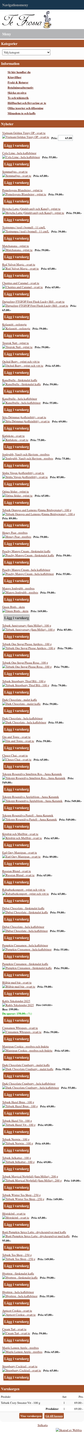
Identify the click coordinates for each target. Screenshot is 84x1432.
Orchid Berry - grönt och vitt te (21, 361)
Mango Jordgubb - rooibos (18, 588)
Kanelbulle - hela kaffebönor (19, 399)
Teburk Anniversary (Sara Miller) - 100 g (26, 625)
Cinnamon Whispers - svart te (20, 1028)
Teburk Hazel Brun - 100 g (18, 1102)
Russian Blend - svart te (16, 871)
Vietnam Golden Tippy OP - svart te (23, 133)
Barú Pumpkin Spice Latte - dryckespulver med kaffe (34, 1232)
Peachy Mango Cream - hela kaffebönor (26, 570)
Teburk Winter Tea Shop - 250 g (21, 1195)
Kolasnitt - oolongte (14, 324)
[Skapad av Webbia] (69, 1430)
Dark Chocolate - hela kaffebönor (22, 718)
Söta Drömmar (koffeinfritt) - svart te (24, 417)
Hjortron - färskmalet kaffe (18, 1273)
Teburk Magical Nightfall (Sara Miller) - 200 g (30, 1176)
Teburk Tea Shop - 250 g (17, 1255)
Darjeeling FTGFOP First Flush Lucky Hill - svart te (33, 302)
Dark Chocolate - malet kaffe (19, 700)
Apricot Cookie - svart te (17, 1311)
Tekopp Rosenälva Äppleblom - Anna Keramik (30, 797)
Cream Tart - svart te (14, 1329)
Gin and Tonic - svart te (16, 737)
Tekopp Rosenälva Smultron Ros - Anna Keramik (32, 774)
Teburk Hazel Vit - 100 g (17, 1121)
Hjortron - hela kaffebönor (18, 1292)
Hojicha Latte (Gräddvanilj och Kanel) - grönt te (31, 209)
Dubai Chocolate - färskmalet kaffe (23, 908)
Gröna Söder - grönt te (15, 491)
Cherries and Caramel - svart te (20, 283)
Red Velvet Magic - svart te (18, 264)
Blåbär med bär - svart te (17, 982)
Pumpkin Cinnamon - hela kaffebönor (25, 945)
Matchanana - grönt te (15, 246)
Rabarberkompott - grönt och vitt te (23, 890)
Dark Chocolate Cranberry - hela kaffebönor (28, 1083)
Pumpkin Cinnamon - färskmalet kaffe (25, 964)
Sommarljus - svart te (15, 172)
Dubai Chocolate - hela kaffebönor (23, 927)
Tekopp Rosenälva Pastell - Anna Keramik (27, 815)
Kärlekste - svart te (13, 436)
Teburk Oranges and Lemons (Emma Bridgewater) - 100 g (36, 510)
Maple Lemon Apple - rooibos (20, 1348)
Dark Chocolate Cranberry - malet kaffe (26, 1065)
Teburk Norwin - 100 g (16, 1139)
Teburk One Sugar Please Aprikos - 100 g (27, 644)
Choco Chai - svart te (15, 755)
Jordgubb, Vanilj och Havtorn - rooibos (26, 454)
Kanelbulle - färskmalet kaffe (19, 380)
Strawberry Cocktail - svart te (19, 1366)
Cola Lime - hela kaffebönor (19, 153)
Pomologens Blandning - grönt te (22, 190)
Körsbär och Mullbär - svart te (20, 834)
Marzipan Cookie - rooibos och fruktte (25, 1046)
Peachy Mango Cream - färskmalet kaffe (26, 551)
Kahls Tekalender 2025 (16, 1001)
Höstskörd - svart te (14, 1213)
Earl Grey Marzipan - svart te (19, 852)
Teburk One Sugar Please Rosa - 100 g (25, 663)
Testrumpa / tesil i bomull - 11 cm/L (23, 227)
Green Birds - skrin (13, 607)
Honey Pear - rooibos (15, 533)
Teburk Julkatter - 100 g (16, 1158)
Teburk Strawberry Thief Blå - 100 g (24, 681)
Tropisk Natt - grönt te (15, 343)
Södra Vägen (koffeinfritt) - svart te (23, 473)
